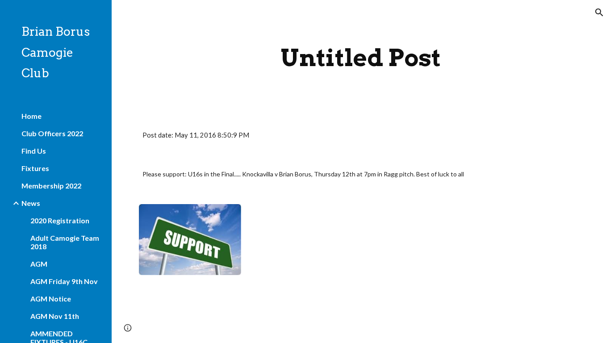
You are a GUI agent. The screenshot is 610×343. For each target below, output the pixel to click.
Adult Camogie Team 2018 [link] (64, 242)
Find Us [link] (33, 150)
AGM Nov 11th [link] (54, 316)
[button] (599, 12)
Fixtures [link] (35, 168)
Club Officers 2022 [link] (52, 133)
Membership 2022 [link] (51, 185)
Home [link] (31, 116)
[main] (361, 58)
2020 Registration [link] (59, 220)
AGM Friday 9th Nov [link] (64, 281)
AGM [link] (38, 263)
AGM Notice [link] (50, 298)
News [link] (30, 203)
